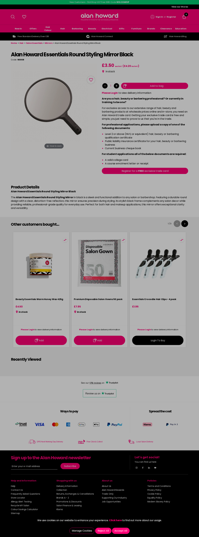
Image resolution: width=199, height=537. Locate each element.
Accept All (120, 530)
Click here (115, 520)
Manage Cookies (82, 530)
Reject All (103, 530)
